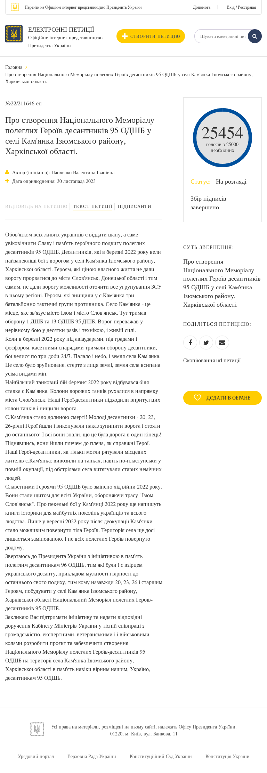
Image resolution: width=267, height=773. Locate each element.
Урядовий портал (36, 756)
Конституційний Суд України (161, 756)
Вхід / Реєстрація (241, 7)
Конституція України (227, 756)
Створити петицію (155, 36)
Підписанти (134, 206)
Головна (13, 67)
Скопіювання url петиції (212, 360)
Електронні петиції (61, 29)
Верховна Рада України (91, 756)
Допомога (201, 7)
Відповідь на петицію (36, 206)
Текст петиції (92, 206)
